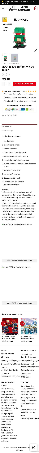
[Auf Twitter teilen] (8, 115)
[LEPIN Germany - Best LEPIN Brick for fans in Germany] (20, 8)
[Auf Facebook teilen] (5, 115)
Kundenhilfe (26, 373)
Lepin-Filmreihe (13, 64)
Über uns (5, 357)
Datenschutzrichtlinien (10, 364)
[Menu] (3, 8)
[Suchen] (6, 8)
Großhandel (26, 377)
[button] (33, 447)
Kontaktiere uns (27, 370)
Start (4, 64)
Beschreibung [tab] (7, 126)
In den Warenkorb (24, 84)
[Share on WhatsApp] (3, 115)
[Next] (34, 34)
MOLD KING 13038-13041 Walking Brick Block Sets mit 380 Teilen (8, 338)
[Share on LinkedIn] (16, 115)
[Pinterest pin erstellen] (13, 115)
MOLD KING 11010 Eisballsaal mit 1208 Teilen (27, 338)
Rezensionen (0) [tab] (7, 131)
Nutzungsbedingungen (10, 360)
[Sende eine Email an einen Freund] (11, 115)
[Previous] (5, 34)
